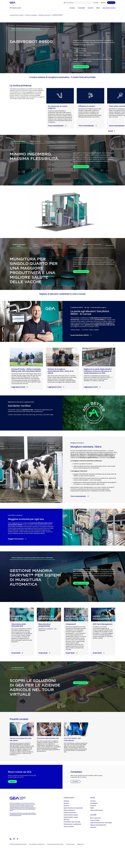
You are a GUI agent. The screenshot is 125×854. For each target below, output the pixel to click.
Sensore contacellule (35, 245)
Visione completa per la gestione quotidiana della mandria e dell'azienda (32, 557)
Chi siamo (93, 801)
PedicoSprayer (109, 245)
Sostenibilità (93, 803)
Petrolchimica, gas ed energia (72, 821)
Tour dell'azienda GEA (17, 667)
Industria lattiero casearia (71, 815)
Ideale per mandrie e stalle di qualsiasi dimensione (25, 28)
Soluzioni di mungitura (31, 15)
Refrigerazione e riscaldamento (72, 824)
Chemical (66, 805)
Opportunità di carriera (96, 810)
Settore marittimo (69, 826)
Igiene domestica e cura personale (73, 808)
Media (92, 808)
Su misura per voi (49, 141)
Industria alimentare (69, 810)
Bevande (66, 803)
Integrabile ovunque (35, 141)
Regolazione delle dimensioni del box (92, 245)
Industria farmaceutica (70, 812)
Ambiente (66, 801)
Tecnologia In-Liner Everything (71, 245)
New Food (66, 819)
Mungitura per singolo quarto (19, 245)
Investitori (93, 805)
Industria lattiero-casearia (16, 15)
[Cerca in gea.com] (65, 2)
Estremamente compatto (18, 141)
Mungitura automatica (44, 15)
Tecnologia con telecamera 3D (52, 245)
